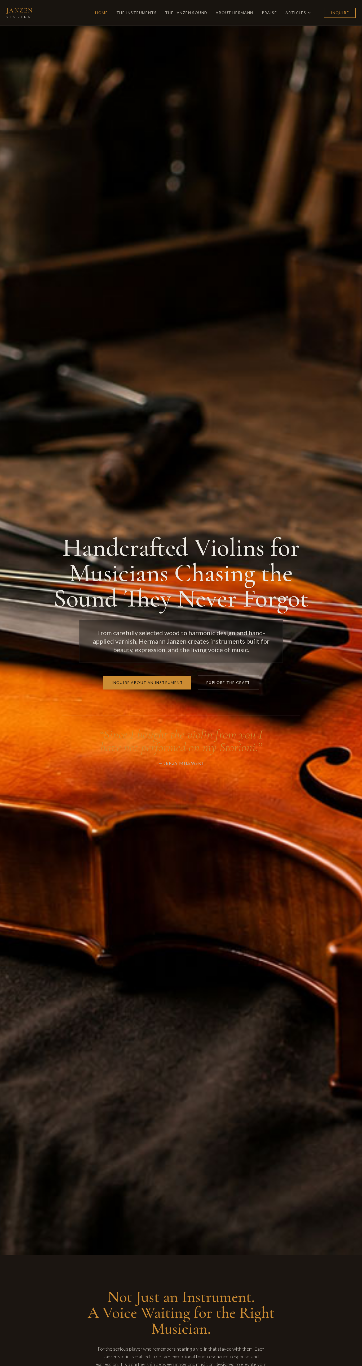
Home (101, 12)
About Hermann (234, 12)
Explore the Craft (228, 682)
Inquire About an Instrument (147, 682)
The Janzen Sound (186, 12)
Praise (269, 12)
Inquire (340, 12)
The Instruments (136, 12)
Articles (295, 12)
